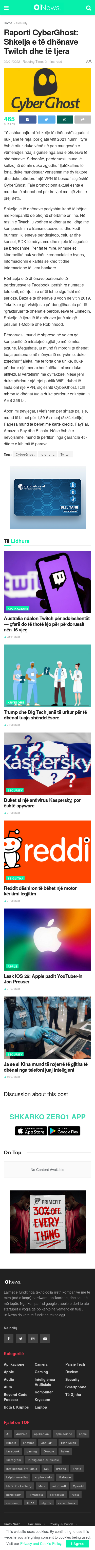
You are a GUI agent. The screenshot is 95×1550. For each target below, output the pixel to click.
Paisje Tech (75, 1364)
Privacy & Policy (60, 1524)
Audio (9, 1379)
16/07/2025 (13, 1076)
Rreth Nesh (12, 1524)
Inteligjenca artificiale (43, 1460)
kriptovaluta (43, 1477)
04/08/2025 (13, 724)
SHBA (30, 1503)
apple (83, 1434)
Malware (65, 1477)
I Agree (77, 1543)
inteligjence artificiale (21, 1469)
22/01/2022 (12, 61)
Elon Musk (68, 1443)
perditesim (14, 1495)
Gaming (41, 1371)
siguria (46, 1503)
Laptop (41, 1407)
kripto (77, 1469)
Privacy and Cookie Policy (40, 1543)
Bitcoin (11, 1443)
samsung (13, 1503)
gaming (32, 1451)
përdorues (57, 1495)
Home (8, 23)
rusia (75, 1495)
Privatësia (35, 1495)
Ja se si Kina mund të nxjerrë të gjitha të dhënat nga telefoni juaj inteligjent (46, 1067)
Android (21, 1434)
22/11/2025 (13, 636)
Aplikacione (18, 608)
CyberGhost (25, 454)
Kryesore (16, 702)
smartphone (66, 1503)
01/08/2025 (13, 812)
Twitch (66, 454)
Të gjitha (16, 878)
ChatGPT (47, 1443)
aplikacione (64, 1434)
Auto (8, 1386)
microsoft (59, 1486)
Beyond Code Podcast (15, 1397)
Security (21, 23)
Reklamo (34, 1524)
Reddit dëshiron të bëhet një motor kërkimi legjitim (40, 891)
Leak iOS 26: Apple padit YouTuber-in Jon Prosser (43, 979)
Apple (12, 966)
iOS (46, 1469)
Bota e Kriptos (16, 1407)
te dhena (48, 454)
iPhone (61, 1469)
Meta (42, 1486)
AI (7, 1434)
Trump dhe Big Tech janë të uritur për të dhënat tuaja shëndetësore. (45, 715)
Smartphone (75, 1386)
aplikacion (41, 1434)
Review (71, 1371)
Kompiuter (44, 1391)
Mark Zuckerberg (19, 1486)
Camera (41, 1364)
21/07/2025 (13, 988)
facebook (13, 1451)
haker (65, 1451)
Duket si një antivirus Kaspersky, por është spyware (42, 803)
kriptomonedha (17, 1477)
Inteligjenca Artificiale (45, 1382)
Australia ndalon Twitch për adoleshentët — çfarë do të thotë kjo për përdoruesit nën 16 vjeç (47, 624)
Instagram (13, 1460)
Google (49, 1451)
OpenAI (78, 1486)
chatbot (28, 1443)
